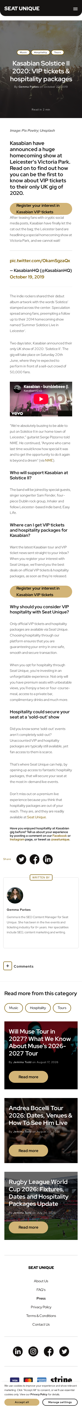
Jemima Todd (22, 1062)
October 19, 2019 (27, 277)
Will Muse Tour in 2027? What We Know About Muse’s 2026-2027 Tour (40, 1042)
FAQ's (41, 1289)
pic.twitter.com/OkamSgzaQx (40, 260)
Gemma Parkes (29, 87)
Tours (57, 52)
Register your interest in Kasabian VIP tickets (37, 208)
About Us (41, 1281)
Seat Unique (36, 817)
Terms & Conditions (41, 1315)
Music (23, 52)
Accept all (22, 1402)
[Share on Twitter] (21, 859)
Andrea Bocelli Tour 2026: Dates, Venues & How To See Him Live (40, 1115)
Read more (28, 1076)
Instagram (17, 839)
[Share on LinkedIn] (48, 859)
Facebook (59, 836)
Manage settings (60, 1402)
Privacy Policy (41, 1307)
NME (49, 460)
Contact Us (41, 1324)
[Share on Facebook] (35, 859)
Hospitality (40, 52)
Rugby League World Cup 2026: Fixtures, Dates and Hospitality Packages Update (39, 1193)
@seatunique (60, 839)
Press (41, 1298)
